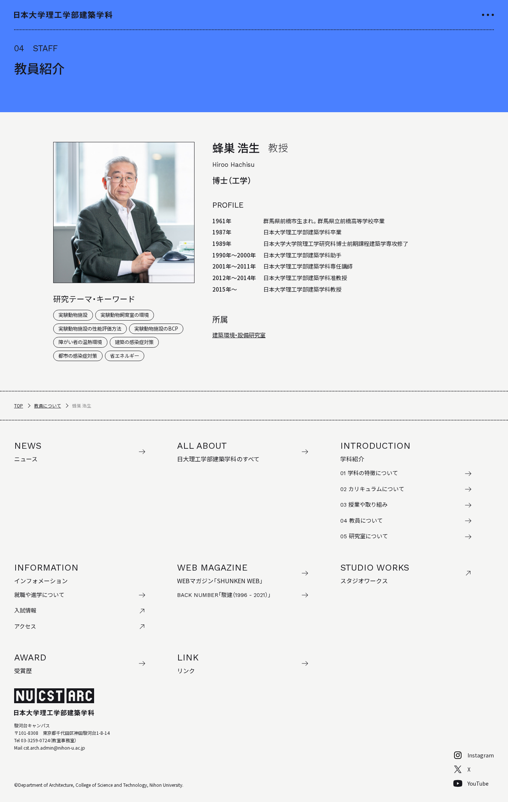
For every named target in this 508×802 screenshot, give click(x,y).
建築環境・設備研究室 (239, 335)
